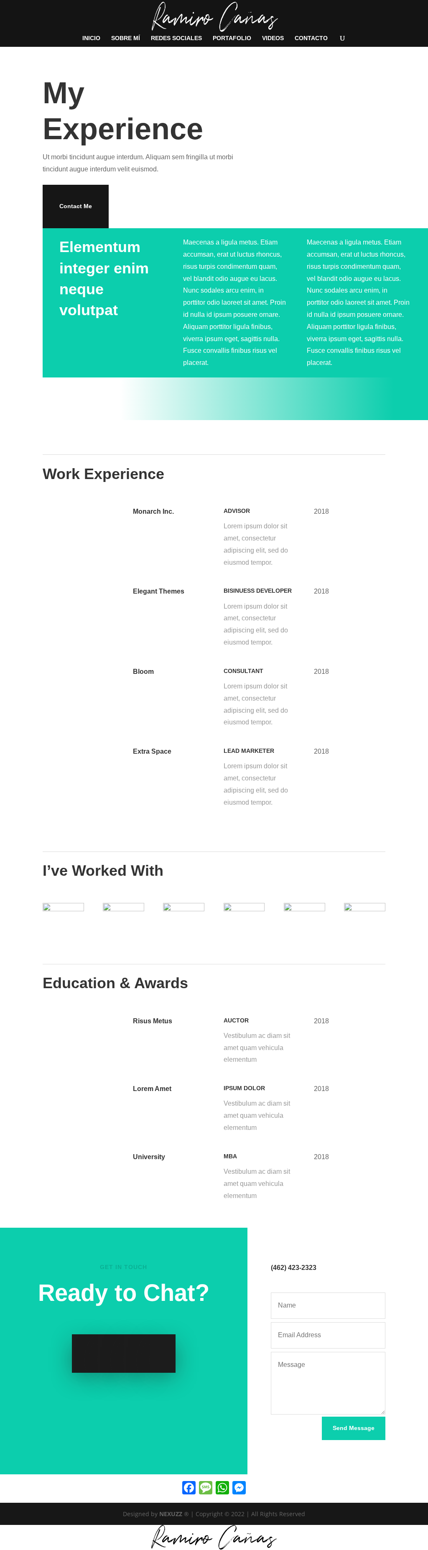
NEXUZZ (170, 1514)
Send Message (353, 1428)
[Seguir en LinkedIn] (137, 1353)
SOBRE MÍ (125, 38)
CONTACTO (311, 38)
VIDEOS (273, 38)
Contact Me (75, 206)
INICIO (91, 38)
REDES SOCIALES (176, 38)
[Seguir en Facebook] (85, 1353)
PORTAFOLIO (232, 38)
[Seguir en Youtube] (163, 1353)
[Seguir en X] (111, 1353)
